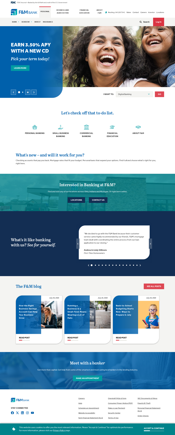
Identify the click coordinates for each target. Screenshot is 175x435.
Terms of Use (113, 418)
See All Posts (154, 286)
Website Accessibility (86, 413)
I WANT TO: (108, 94)
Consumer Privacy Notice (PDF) (120, 403)
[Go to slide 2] (22, 92)
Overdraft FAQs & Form (117, 398)
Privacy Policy (59, 430)
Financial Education (84, 11)
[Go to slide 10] (123, 265)
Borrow (26, 22)
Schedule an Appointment (88, 408)
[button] (158, 22)
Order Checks (143, 416)
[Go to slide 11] (126, 265)
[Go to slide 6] (109, 265)
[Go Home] (24, 12)
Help (80, 403)
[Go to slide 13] (133, 265)
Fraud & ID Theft (144, 403)
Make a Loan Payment (116, 408)
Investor (151, 12)
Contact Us (98, 200)
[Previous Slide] (13, 92)
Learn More (20, 68)
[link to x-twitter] (17, 412)
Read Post (24, 338)
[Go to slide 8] (116, 265)
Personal (45, 11)
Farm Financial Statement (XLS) (90, 418)
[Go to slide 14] (136, 265)
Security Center (114, 413)
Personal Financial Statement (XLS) (149, 409)
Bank (14, 22)
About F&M (99, 11)
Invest (37, 22)
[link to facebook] (12, 412)
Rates (129, 12)
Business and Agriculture (62, 11)
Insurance (48, 22)
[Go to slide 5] (105, 265)
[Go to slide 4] (102, 265)
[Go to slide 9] (119, 265)
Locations (160, 12)
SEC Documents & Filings (147, 398)
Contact (136, 12)
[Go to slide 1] (19, 92)
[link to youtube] (32, 412)
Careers (143, 12)
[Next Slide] (34, 92)
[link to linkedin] (22, 412)
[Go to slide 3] (98, 265)
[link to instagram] (27, 412)
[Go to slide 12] (130, 265)
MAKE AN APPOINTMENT (87, 378)
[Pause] (27, 92)
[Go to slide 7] (112, 265)
